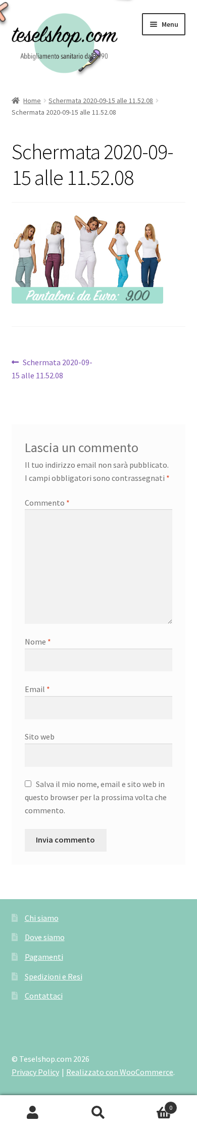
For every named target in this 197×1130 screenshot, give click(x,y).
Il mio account (33, 1113)
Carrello (151, 1104)
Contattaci (44, 996)
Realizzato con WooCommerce (119, 1072)
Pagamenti (44, 957)
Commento (47, 503)
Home (32, 100)
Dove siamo (45, 937)
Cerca (98, 1113)
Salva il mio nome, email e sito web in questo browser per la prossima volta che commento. (96, 797)
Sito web (40, 736)
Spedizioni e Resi (53, 976)
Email (37, 689)
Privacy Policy (35, 1072)
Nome (38, 641)
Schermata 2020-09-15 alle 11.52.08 (100, 100)
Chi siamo (42, 918)
